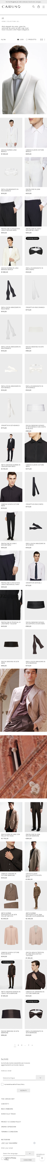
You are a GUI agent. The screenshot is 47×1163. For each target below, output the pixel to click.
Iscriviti (23, 1090)
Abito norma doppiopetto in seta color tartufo (9, 914)
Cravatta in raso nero (34, 504)
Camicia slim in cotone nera (10, 504)
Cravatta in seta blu (34, 583)
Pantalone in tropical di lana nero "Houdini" (11, 623)
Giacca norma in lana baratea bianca (9, 268)
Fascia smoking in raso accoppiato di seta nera (35, 623)
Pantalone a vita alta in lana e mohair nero (10, 229)
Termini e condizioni (9, 1132)
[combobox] (19, 1078)
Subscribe (28, 1160)
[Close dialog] (34, 1143)
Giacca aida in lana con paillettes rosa (10, 835)
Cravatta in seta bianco (10, 425)
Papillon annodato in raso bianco (9, 190)
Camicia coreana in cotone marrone (8, 874)
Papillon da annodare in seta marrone (35, 662)
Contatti (5, 1104)
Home (3, 21)
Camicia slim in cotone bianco (35, 150)
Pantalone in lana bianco (33, 190)
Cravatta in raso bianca (35, 307)
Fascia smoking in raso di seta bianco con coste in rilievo (36, 427)
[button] (33, 6)
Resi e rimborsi (7, 1109)
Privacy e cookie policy (11, 1122)
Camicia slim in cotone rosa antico (10, 953)
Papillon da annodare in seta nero (35, 544)
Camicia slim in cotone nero (35, 465)
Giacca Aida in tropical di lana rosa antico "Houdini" (35, 954)
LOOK (22, 39)
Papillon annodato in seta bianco (34, 386)
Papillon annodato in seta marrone (34, 1031)
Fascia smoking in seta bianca (35, 347)
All (18, 21)
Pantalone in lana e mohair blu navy (33, 229)
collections (11, 21)
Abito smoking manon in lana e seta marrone (10, 992)
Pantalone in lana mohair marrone (33, 835)
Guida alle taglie (8, 1114)
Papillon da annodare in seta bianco (11, 386)
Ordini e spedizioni (8, 1127)
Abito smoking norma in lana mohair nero (10, 465)
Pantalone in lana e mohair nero (9, 544)
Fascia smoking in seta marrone (10, 1031)
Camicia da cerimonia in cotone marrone (35, 992)
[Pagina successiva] (32, 1045)
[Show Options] (40, 1078)
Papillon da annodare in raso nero (11, 308)
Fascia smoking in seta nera (10, 662)
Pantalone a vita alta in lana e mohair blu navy (10, 583)
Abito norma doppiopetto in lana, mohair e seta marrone (35, 914)
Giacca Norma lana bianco (9, 150)
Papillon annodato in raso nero (34, 268)
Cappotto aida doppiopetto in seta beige (34, 875)
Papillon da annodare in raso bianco (11, 347)
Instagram (5, 1139)
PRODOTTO (32, 39)
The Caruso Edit (8, 1099)
